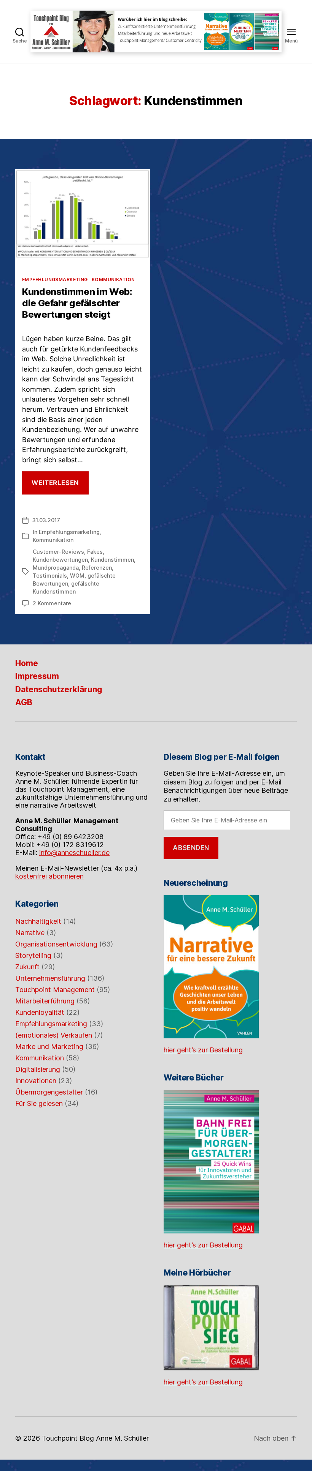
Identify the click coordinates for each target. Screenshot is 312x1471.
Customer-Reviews (58, 551)
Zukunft (27, 967)
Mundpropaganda (56, 567)
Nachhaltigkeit (38, 921)
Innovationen (35, 1081)
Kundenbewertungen (60, 559)
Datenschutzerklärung (58, 689)
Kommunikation (113, 279)
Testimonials (50, 575)
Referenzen (97, 567)
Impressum (37, 676)
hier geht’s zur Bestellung (203, 1050)
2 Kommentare (52, 603)
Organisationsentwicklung (56, 944)
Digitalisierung (37, 1069)
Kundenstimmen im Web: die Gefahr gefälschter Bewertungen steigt (77, 303)
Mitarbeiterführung (45, 1001)
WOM (77, 575)
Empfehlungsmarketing (55, 279)
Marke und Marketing (49, 1046)
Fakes (95, 551)
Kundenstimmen (112, 559)
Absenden (191, 848)
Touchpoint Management (55, 990)
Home (26, 663)
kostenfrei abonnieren (49, 876)
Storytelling (33, 955)
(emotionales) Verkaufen (53, 1035)
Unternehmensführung (50, 978)
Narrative (30, 933)
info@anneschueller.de (74, 853)
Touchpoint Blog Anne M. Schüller (95, 1438)
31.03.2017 (46, 520)
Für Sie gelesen (39, 1103)
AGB (23, 702)
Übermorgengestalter (49, 1092)
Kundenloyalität (39, 1012)
